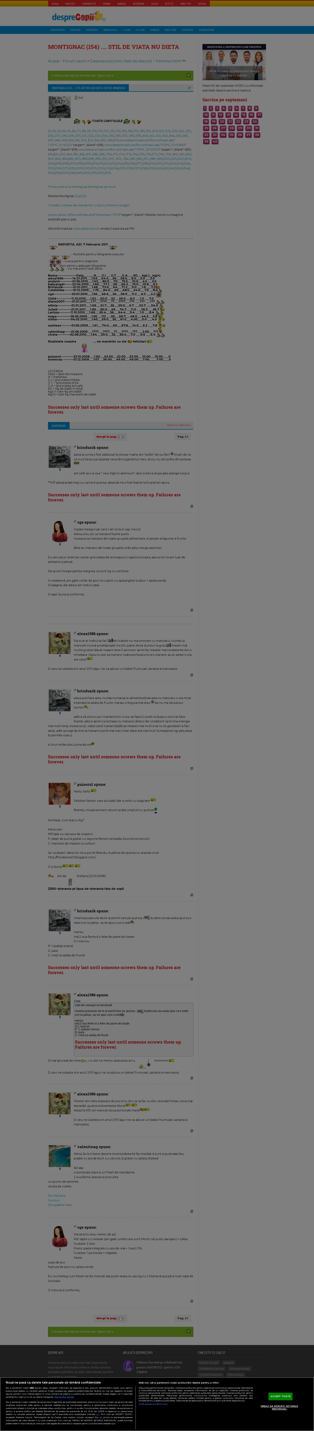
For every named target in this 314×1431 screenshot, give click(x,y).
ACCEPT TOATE (280, 1396)
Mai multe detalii (64, 1397)
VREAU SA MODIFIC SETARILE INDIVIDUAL (279, 1407)
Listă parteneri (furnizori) (153, 1404)
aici (98, 1414)
